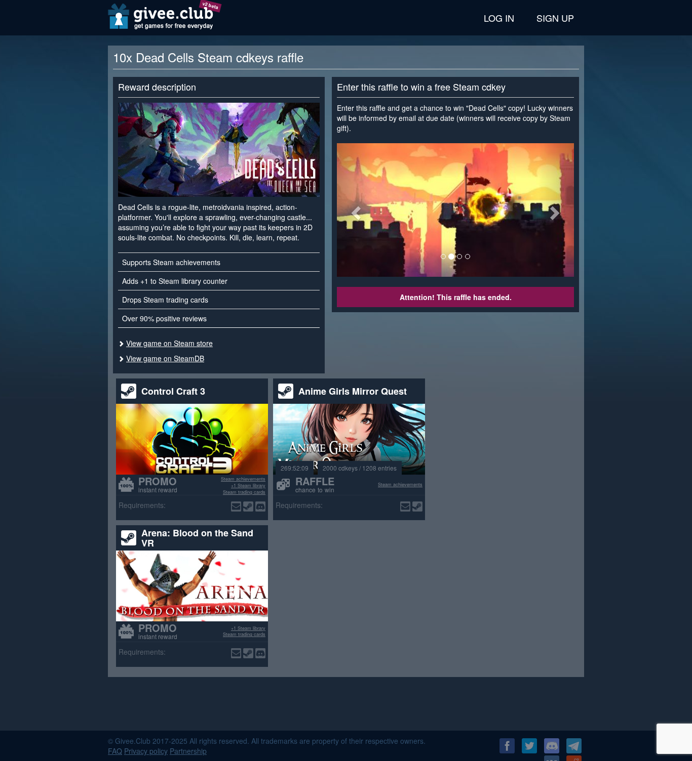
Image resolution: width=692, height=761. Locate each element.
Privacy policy (146, 751)
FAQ (115, 751)
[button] (354, 210)
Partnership (188, 751)
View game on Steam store (169, 343)
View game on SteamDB (165, 358)
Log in (499, 17)
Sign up (555, 17)
